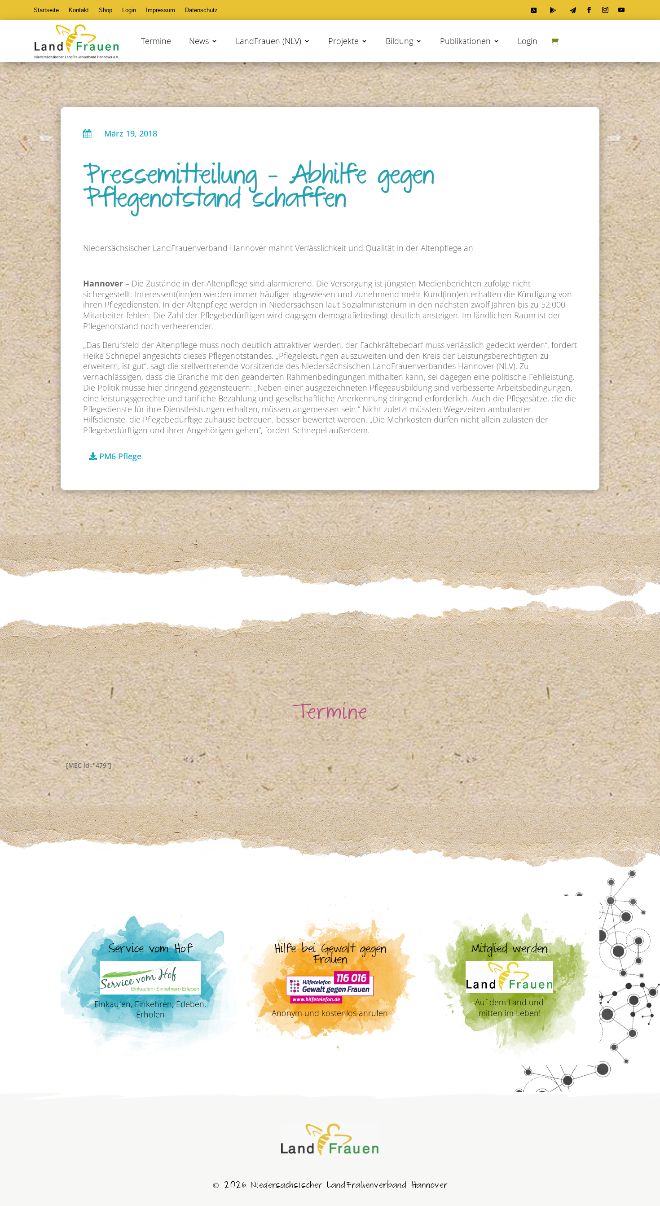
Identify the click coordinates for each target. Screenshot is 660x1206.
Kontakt (79, 10)
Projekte (343, 40)
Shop (105, 10)
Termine (156, 40)
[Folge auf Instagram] (605, 10)
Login (129, 10)
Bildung (399, 40)
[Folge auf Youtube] (621, 10)
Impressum (160, 10)
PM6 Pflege (120, 456)
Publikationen (465, 40)
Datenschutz (201, 10)
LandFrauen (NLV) (268, 40)
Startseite (46, 10)
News (199, 40)
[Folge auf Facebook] (589, 10)
